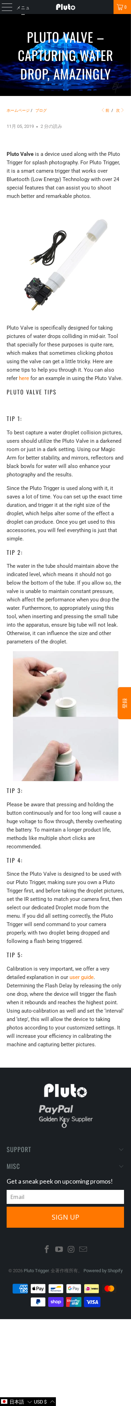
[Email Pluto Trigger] (83, 1249)
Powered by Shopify (103, 1270)
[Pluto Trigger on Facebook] (47, 1249)
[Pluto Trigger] (66, 7)
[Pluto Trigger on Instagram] (71, 1249)
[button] (16, 1401)
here (24, 378)
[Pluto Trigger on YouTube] (59, 1249)
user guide (82, 977)
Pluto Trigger (36, 1270)
